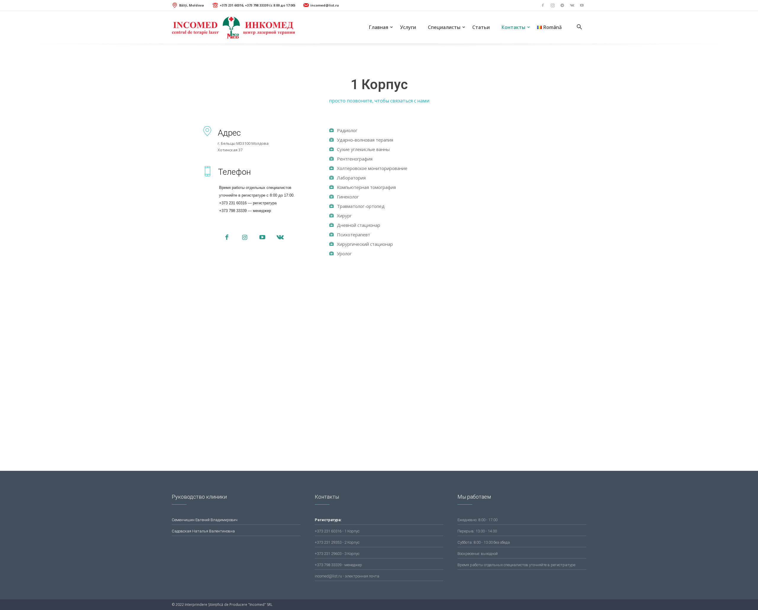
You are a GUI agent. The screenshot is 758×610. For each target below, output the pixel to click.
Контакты (513, 27)
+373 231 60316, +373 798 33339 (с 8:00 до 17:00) (257, 5)
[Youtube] (581, 5)
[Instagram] (552, 5)
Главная (378, 27)
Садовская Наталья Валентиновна (203, 531)
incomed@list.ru (324, 5)
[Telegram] (562, 5)
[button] (579, 27)
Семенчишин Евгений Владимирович (204, 520)
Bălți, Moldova (191, 5)
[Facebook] (542, 5)
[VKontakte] (572, 5)
